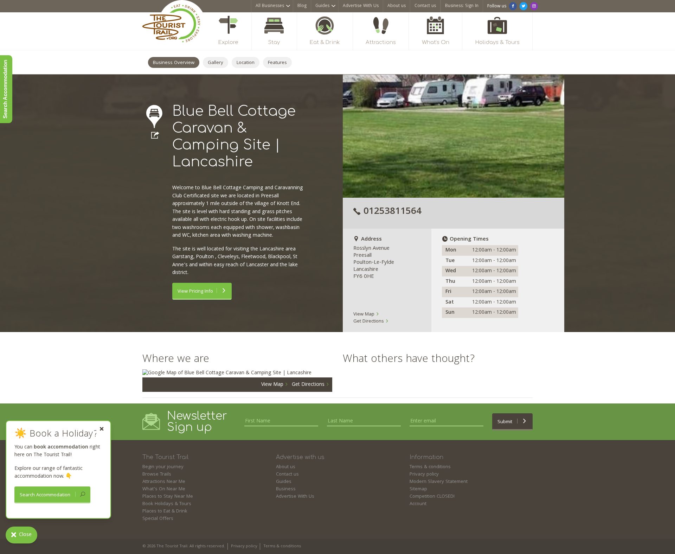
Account (418, 504)
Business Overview (173, 63)
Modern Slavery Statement (439, 482)
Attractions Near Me (163, 482)
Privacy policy (424, 474)
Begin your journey (163, 467)
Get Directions (369, 321)
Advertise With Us (361, 6)
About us (396, 6)
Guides (322, 6)
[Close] (101, 429)
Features (277, 63)
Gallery (215, 63)
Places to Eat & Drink (164, 511)
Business (286, 489)
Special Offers (157, 519)
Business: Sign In (461, 6)
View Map (364, 314)
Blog (302, 6)
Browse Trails (156, 474)
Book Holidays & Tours (166, 504)
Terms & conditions (430, 467)
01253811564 (393, 212)
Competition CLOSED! (432, 497)
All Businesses (270, 6)
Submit (505, 422)
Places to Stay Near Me (167, 497)
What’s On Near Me (163, 489)
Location (246, 63)
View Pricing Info (195, 291)
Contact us (425, 6)
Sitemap (418, 489)
